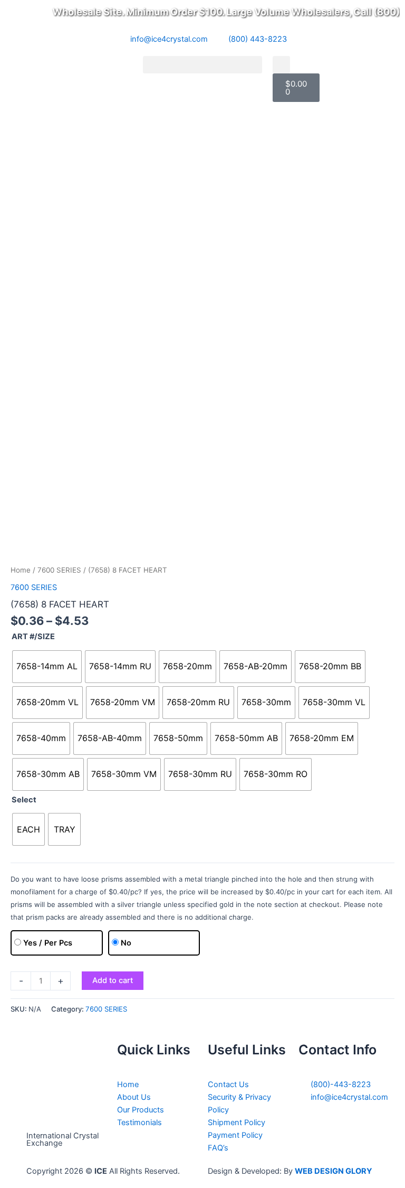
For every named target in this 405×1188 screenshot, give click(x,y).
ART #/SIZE (33, 636)
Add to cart (112, 980)
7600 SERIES (59, 570)
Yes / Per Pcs (47, 943)
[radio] (47, 666)
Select (24, 800)
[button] (202, 64)
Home (21, 570)
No (126, 943)
